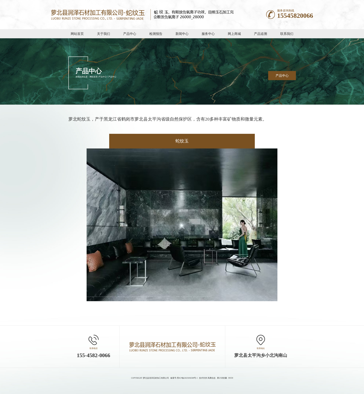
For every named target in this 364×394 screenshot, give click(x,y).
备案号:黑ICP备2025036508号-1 (184, 378)
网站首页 (94, 77)
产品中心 (103, 77)
